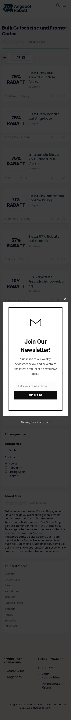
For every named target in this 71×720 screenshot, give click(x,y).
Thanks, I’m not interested (35, 422)
